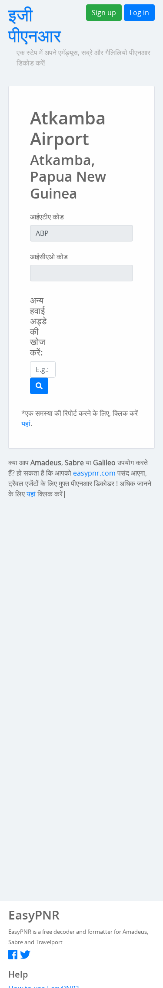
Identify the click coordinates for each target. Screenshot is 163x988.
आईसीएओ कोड (49, 256)
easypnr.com (94, 473)
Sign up (104, 12)
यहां (25, 423)
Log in (139, 12)
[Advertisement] (119, 349)
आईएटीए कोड (47, 217)
